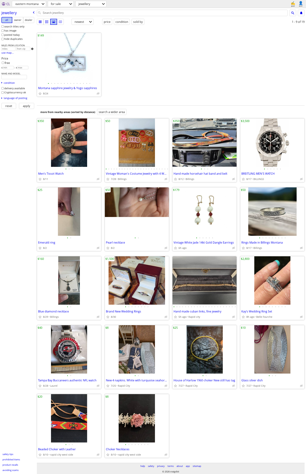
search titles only (14, 26)
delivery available (14, 88)
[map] (60, 22)
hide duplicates (13, 39)
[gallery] (53, 22)
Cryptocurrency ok (15, 92)
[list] (40, 22)
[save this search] (301, 13)
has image (10, 30)
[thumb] (47, 22)
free (7, 63)
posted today (12, 34)
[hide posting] (98, 93)
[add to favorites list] (40, 93)
